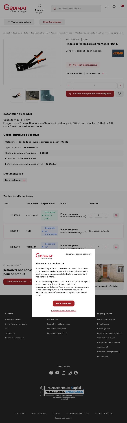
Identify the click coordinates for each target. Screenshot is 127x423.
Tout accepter (63, 303)
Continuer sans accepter (78, 253)
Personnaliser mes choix (63, 310)
